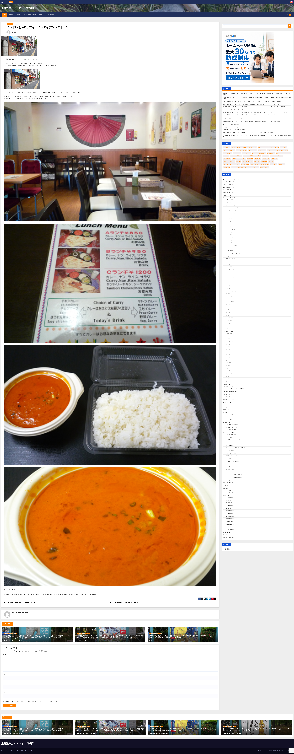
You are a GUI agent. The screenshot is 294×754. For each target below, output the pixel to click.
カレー (283, 147)
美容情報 (225, 535)
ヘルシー (228, 266)
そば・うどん (262, 147)
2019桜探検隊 (229, 529)
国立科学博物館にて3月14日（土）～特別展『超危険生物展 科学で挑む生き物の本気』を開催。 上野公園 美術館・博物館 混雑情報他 (255, 112)
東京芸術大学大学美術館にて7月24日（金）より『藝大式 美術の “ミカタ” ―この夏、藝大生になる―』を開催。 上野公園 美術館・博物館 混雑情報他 (36, 637)
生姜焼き (228, 320)
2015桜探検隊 (229, 518)
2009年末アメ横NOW (231, 429)
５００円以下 (254, 167)
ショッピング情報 (241, 150)
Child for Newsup (25, 750)
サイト (4, 692)
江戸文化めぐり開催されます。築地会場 (232, 127)
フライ (227, 264)
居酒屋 (250, 158)
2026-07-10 (81, 733)
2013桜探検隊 (229, 513)
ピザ (227, 256)
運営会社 (41, 14)
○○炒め (227, 202)
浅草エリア (228, 407)
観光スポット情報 (227, 537)
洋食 (238, 161)
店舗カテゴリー (226, 432)
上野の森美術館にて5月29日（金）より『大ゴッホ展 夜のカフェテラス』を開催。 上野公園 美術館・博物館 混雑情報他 (183, 637)
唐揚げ (227, 299)
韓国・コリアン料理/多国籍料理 (240, 167)
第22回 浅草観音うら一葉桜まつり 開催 (233, 109)
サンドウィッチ (229, 224)
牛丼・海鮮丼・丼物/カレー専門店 (260, 164)
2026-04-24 (227, 733)
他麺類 (227, 288)
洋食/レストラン (247, 161)
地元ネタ (227, 158)
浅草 (256, 161)
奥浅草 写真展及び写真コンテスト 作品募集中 (234, 119)
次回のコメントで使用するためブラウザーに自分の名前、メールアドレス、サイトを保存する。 (31, 701)
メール (5, 683)
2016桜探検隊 (229, 521)
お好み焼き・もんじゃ (231, 210)
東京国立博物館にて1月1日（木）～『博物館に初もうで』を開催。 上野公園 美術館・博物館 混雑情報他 (248, 132)
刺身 (227, 293)
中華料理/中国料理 (236, 156)
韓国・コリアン (229, 325)
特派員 (15, 633)
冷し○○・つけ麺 (230, 291)
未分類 (224, 485)
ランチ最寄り (226, 331)
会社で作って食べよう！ (228, 394)
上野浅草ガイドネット (14, 14)
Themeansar (34, 750)
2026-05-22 (154, 733)
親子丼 (227, 323)
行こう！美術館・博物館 (30, 14)
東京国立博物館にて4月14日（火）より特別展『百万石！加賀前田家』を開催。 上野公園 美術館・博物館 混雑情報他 (251, 104)
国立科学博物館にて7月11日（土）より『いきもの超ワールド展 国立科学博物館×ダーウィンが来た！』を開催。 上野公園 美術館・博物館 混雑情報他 (110, 637)
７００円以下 (264, 167)
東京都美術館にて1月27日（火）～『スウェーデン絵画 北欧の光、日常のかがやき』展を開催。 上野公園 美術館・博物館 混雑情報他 (255, 121)
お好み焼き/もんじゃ (230, 434)
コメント (6, 654)
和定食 (266, 156)
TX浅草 (227, 147)
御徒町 (258, 158)
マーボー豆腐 (229, 269)
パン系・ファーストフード (232, 253)
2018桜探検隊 (229, 527)
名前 (4, 674)
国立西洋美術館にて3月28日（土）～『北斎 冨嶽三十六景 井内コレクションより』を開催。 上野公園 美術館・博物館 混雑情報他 (254, 106)
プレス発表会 (228, 153)
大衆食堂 (228, 458)
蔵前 (227, 376)
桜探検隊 (225, 495)
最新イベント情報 (229, 161)
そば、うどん (252, 147)
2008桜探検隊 (229, 500)
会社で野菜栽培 (226, 397)
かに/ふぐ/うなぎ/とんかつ (239, 147)
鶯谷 (227, 381)
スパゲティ (252, 150)
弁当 (227, 307)
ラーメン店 (246, 153)
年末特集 (225, 422)
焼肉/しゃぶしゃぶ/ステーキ (231, 164)
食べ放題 (228, 480)
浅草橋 (264, 161)
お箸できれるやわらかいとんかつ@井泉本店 (20, 603)
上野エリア (228, 404)
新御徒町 (265, 158)
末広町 (227, 354)
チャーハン (228, 242)
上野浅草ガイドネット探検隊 (17, 8)
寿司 (227, 304)
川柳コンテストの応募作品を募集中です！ (232, 124)
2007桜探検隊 (229, 497)
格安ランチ (225, 488)
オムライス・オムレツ (231, 207)
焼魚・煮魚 (245, 164)
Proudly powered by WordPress (9, 750)
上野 (254, 153)
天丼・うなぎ (229, 301)
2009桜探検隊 (229, 502)
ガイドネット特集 (227, 184)
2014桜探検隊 (229, 516)
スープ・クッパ (229, 229)
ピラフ (227, 261)
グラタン (228, 221)
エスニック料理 (229, 205)
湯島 (227, 365)
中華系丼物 (228, 283)
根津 (227, 357)
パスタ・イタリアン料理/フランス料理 (278, 150)
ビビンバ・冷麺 (229, 258)
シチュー (228, 226)
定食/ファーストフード (238, 158)
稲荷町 (227, 167)
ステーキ (228, 234)
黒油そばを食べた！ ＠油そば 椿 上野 (123, 603)
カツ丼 (227, 216)
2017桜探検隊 (229, 524)
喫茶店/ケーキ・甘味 (276, 156)
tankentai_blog (18, 31)
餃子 (227, 328)
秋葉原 (281, 164)
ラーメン (237, 153)
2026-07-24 (8, 733)
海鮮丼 (271, 161)
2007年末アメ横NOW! (231, 427)
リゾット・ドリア (230, 277)
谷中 (227, 378)
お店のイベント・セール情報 (229, 179)
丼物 (245, 156)
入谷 (227, 344)
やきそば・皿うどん (230, 272)
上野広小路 (271, 153)
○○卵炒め (228, 199)
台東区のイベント (255, 156)
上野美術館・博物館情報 (8, 633)
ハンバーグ (262, 150)
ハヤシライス (229, 248)
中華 (226, 156)
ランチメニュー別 (227, 197)
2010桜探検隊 (229, 505)
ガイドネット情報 (229, 150)
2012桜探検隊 (229, 510)
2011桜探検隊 (229, 508)
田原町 (227, 368)
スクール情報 (226, 189)
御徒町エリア (229, 417)
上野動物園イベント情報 (228, 386)
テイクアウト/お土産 (228, 192)
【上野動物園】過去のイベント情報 (234, 388)
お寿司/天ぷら (229, 437)
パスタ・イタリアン (230, 245)
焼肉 (227, 315)
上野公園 (262, 153)
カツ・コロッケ (274, 147)
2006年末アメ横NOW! (231, 424)
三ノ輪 (227, 336)
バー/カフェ (228, 445)
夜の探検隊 (225, 412)
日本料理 (274, 158)
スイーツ (228, 232)
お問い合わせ (50, 14)
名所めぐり (225, 402)
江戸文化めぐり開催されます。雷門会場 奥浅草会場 (235, 129)
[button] (287, 14)
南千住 (227, 346)
